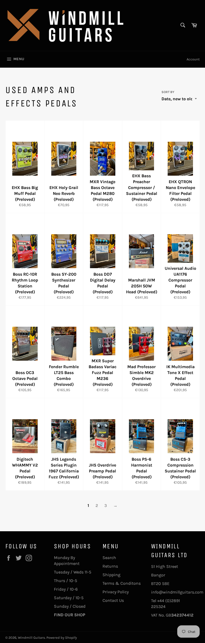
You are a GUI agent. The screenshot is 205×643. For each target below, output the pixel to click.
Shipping (111, 574)
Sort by (167, 92)
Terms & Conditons (121, 583)
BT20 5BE (160, 583)
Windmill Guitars (31, 638)
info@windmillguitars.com (177, 592)
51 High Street (164, 566)
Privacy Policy (115, 591)
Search (109, 557)
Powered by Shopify (61, 638)
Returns (110, 566)
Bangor (158, 574)
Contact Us (113, 600)
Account (193, 59)
